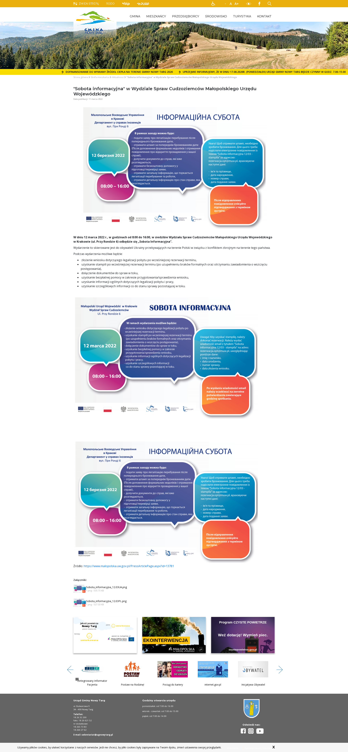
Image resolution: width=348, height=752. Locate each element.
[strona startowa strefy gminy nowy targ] (95, 22)
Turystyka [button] (242, 16)
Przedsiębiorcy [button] (185, 16)
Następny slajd (278, 667)
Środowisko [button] (216, 16)
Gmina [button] (135, 16)
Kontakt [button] (264, 16)
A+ (237, 3)
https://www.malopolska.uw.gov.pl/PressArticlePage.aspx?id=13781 (129, 566)
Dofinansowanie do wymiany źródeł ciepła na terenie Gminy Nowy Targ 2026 (76, 72)
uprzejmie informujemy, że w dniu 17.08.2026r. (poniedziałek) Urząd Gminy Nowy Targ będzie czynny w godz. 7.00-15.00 (221, 72)
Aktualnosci (118, 77)
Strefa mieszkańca (100, 77)
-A (225, 3)
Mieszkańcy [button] (156, 16)
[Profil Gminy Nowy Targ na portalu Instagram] (252, 731)
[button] (213, 4)
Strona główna (80, 77)
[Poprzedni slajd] (69, 667)
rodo (110, 3)
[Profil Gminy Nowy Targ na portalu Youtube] (260, 731)
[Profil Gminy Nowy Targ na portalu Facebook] (243, 731)
